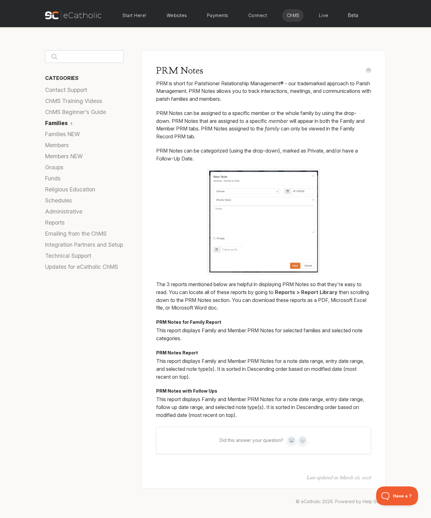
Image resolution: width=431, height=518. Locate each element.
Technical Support (68, 255)
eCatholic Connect (257, 15)
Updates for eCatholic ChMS (81, 266)
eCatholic (311, 501)
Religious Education (70, 189)
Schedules (58, 200)
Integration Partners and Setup (84, 244)
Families (57, 123)
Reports (55, 222)
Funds (53, 178)
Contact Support (66, 90)
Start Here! (134, 15)
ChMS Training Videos (73, 101)
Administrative (63, 211)
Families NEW (62, 134)
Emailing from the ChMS (76, 233)
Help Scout (374, 501)
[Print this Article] (368, 70)
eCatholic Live (323, 15)
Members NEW (64, 156)
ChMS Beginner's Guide (75, 112)
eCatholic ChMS (293, 15)
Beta (353, 15)
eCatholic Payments (217, 15)
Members (57, 145)
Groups (54, 167)
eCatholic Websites (177, 15)
